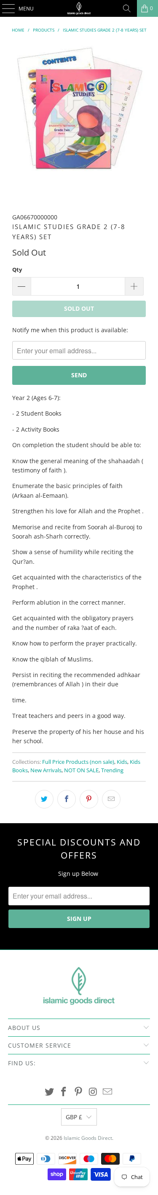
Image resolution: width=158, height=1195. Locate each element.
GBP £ (74, 1117)
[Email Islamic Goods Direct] (108, 1092)
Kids (122, 762)
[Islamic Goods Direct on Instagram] (93, 1092)
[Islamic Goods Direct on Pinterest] (78, 1092)
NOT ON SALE (81, 770)
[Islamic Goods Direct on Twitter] (49, 1092)
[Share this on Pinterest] (89, 799)
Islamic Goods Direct (88, 1138)
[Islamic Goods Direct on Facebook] (64, 1092)
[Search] (127, 8)
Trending (112, 770)
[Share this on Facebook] (66, 799)
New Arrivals (46, 770)
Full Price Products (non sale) (78, 762)
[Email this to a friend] (111, 799)
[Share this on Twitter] (44, 799)
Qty (17, 269)
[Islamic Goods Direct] (79, 8)
